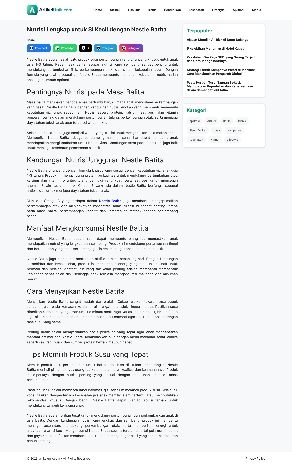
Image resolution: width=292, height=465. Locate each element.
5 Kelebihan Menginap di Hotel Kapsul (216, 48)
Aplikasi (238, 10)
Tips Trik (134, 10)
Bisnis (152, 10)
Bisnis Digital (197, 130)
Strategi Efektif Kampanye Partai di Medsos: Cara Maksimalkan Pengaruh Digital (221, 72)
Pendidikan (172, 10)
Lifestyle (218, 10)
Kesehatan (196, 10)
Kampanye (234, 130)
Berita (227, 121)
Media (256, 10)
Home (97, 10)
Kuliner (215, 139)
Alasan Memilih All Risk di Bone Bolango (217, 40)
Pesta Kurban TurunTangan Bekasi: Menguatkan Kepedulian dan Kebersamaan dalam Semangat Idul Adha (220, 86)
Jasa (217, 130)
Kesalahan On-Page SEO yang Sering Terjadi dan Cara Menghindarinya (221, 59)
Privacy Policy (255, 458)
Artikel (115, 10)
